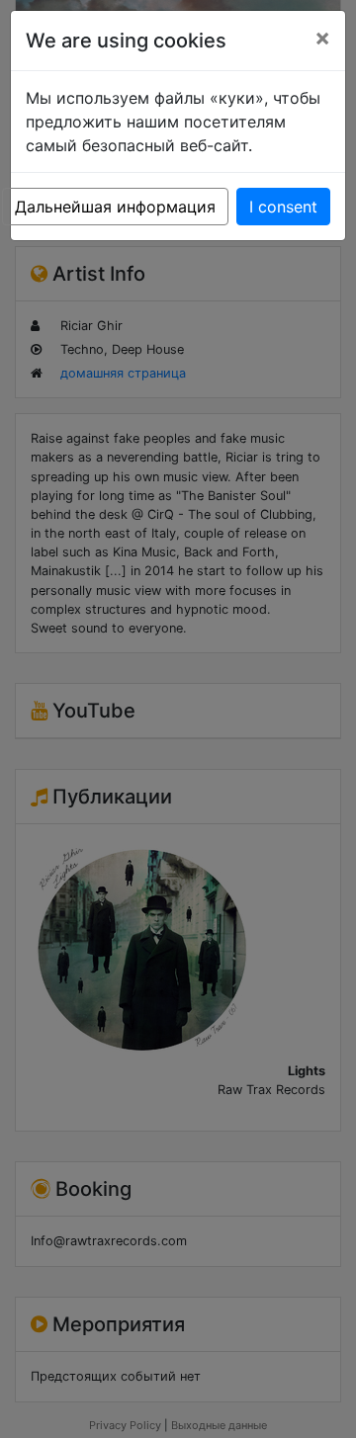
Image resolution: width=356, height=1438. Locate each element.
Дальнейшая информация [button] (115, 206)
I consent (283, 206)
